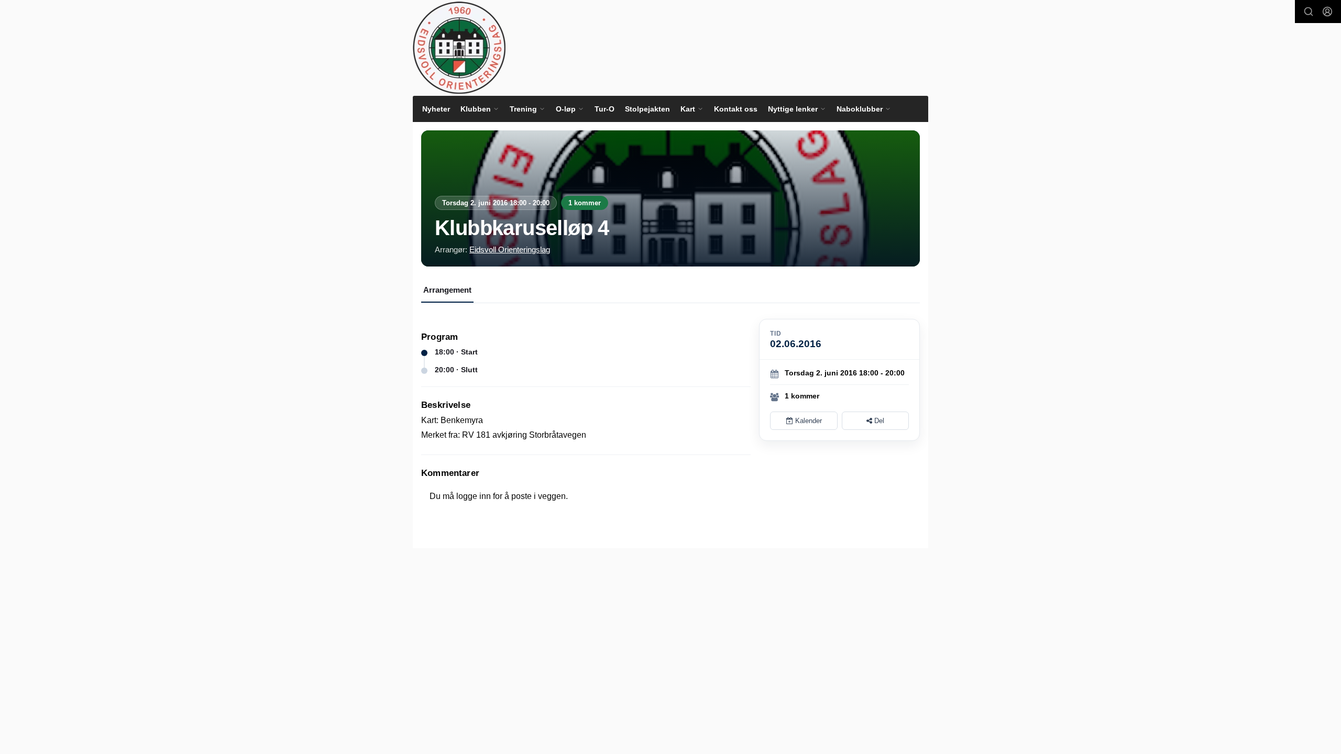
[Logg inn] (1327, 11)
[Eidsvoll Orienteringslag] (459, 48)
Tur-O (604, 109)
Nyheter (436, 109)
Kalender (807, 421)
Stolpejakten (647, 109)
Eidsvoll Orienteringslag (509, 249)
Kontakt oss (735, 109)
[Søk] (1308, 11)
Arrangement (447, 289)
